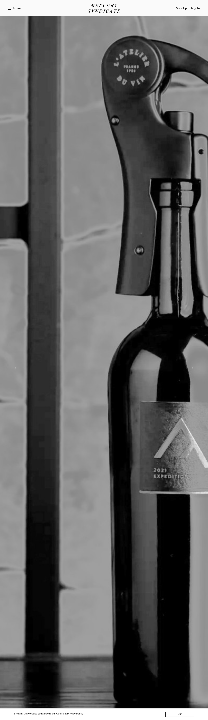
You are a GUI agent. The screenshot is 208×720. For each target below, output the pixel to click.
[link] (69, 713)
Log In (195, 8)
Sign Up (181, 8)
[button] (14, 8)
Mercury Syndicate (104, 8)
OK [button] (180, 714)
